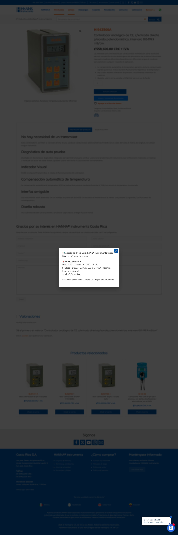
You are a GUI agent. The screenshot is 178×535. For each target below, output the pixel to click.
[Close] (116, 251)
